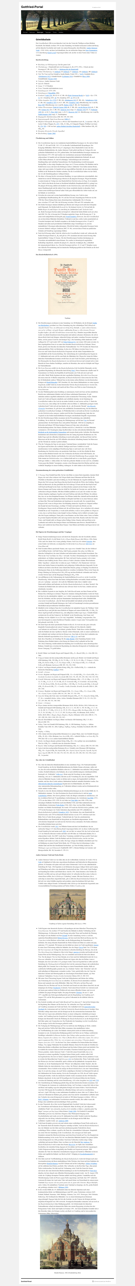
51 (39, 98)
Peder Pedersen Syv (70, 342)
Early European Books (75, 95)
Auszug (96, 945)
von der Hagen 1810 (84, 107)
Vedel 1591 (48, 95)
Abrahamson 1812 (44, 76)
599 (45, 126)
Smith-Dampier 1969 (44, 114)
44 (71, 98)
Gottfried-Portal (32, 7)
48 (55, 98)
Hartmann (32, 32)
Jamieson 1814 (65, 110)
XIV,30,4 (89, 544)
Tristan (55, 32)
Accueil (25, 32)
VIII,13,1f (74, 636)
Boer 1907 (41, 105)
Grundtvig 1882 (74, 102)
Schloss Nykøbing (91, 1163)
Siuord (81, 947)
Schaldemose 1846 (91, 100)
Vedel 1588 (72, 1111)
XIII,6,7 (67, 119)
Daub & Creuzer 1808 (60, 107)
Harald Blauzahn (52, 382)
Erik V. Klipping (43, 1099)
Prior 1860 (54, 112)
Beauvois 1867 (73, 112)
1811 (56, 826)
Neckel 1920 (52, 79)
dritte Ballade (70, 639)
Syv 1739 (53, 100)
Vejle (40, 862)
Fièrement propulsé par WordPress (102, 1281)
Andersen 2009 (63, 1121)
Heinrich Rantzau (52, 1163)
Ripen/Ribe (52, 93)
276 (41, 126)
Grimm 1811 (46, 110)
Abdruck (57, 72)
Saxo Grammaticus (91, 50)
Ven (85, 420)
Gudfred (56, 670)
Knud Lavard (52, 53)
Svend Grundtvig (71, 216)
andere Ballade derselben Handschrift (68, 126)
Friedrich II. (57, 988)
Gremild (64, 935)
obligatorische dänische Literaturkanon (50, 784)
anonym (75, 952)
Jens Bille (90, 798)
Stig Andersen (85, 1142)
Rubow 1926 (68, 105)
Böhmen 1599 (63, 1187)
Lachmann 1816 (67, 76)
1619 (81, 74)
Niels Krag (93, 1171)
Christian (79, 992)
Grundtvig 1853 (52, 102)
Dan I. (73, 370)
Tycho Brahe (60, 805)
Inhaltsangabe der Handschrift (69, 69)
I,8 (69, 1059)
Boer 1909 (86, 76)
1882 (64, 831)
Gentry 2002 (52, 133)
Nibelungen (40, 32)
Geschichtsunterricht (86, 1154)
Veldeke (61, 32)
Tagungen (48, 32)
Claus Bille (74, 800)
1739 (97, 1080)
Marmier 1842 (81, 110)
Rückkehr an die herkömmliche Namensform (52, 432)
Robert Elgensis (63, 938)
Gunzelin (89, 541)
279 (57, 124)
